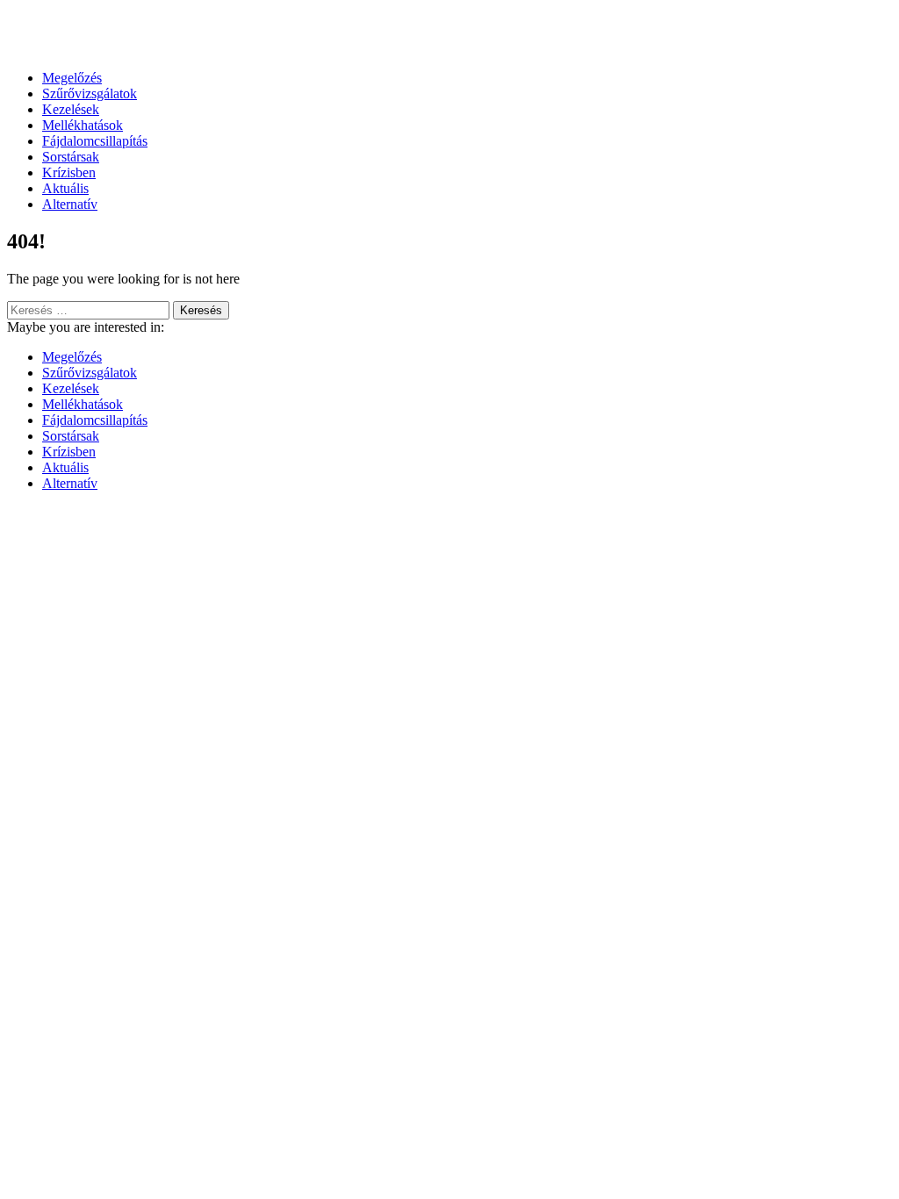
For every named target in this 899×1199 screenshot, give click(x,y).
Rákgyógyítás (449, 34)
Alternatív (69, 204)
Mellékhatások (82, 125)
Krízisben (69, 172)
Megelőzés (72, 77)
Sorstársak (70, 156)
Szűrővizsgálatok (89, 93)
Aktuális (65, 188)
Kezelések (70, 109)
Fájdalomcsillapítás (94, 140)
